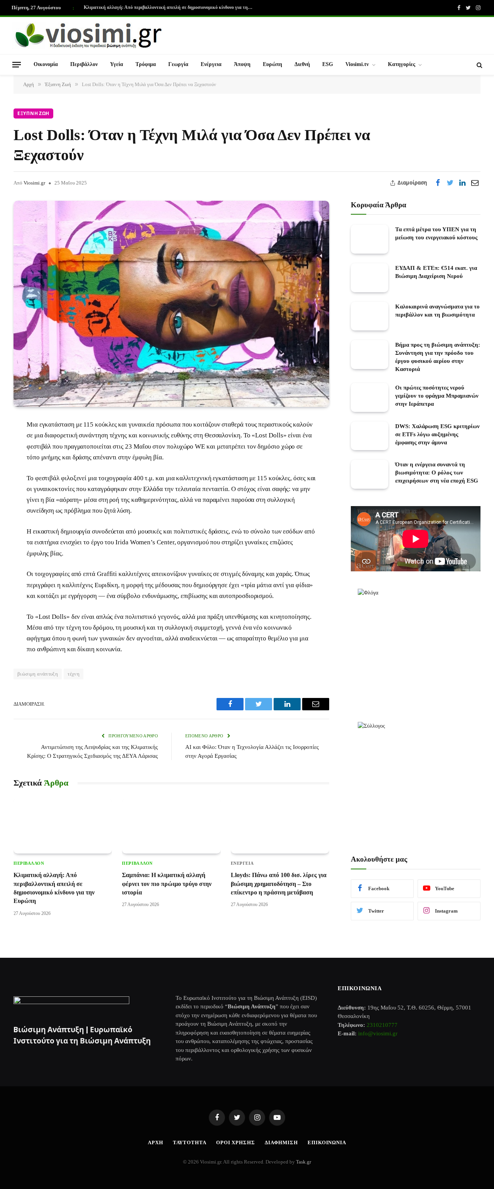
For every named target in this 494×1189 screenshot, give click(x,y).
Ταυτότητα (189, 1142)
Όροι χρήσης (235, 1142)
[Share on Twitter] (450, 183)
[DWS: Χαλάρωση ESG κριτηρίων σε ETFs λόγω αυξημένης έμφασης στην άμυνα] (369, 436)
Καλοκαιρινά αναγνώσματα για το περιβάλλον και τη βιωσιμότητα (437, 310)
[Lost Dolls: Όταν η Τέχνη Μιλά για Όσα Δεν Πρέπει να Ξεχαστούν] (171, 304)
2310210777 (382, 1025)
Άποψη (242, 64)
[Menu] (16, 64)
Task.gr (303, 1162)
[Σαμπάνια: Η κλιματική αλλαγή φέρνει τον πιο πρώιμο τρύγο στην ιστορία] (171, 826)
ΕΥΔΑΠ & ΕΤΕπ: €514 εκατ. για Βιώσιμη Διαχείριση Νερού (436, 272)
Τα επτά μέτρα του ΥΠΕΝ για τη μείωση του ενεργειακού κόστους (436, 233)
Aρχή (155, 1142)
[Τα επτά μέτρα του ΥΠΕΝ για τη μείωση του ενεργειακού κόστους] (369, 239)
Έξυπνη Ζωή (33, 113)
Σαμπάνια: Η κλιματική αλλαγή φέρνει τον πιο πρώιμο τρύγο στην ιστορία (166, 884)
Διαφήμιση (281, 1142)
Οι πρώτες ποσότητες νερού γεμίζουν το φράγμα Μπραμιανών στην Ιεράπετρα (437, 395)
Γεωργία (178, 64)
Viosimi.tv (357, 64)
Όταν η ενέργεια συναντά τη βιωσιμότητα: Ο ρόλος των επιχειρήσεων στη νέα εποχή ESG (436, 472)
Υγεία (116, 64)
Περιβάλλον (84, 64)
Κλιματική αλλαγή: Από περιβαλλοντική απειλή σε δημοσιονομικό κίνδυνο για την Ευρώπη (170, 7)
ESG (327, 64)
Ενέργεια (211, 64)
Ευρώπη (272, 64)
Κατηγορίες (401, 64)
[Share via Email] (474, 183)
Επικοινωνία (327, 1142)
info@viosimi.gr (378, 1033)
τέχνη (74, 674)
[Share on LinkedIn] (462, 183)
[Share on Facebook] (437, 183)
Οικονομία (46, 64)
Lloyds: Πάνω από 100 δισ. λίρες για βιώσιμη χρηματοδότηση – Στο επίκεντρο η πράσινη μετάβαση (279, 884)
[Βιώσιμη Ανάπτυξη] (89, 35)
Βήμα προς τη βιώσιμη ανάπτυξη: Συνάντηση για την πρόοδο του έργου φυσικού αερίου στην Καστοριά (437, 357)
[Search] (478, 64)
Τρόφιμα (145, 64)
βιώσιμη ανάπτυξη (37, 674)
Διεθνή (302, 64)
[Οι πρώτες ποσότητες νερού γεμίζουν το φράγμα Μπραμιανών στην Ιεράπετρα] (369, 397)
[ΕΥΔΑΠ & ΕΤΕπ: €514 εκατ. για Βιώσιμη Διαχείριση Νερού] (369, 277)
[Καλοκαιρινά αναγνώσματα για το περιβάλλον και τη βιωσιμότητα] (369, 316)
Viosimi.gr (34, 183)
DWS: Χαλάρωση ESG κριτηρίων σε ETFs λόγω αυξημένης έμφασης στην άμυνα (437, 434)
